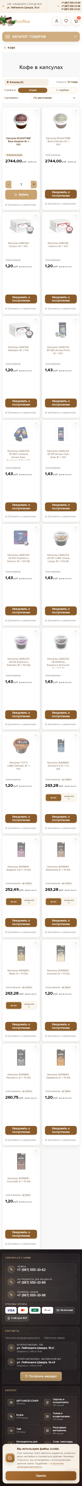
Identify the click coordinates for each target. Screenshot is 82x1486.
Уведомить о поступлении (61, 193)
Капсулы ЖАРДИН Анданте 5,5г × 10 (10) (18, 868)
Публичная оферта (54, 1338)
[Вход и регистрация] (57, 21)
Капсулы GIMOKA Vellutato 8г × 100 (18, 349)
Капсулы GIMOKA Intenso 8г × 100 (58, 245)
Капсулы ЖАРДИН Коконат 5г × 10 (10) (58, 972)
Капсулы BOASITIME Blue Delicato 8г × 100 (58, 141)
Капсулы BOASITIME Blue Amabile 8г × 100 (18, 141)
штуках (33, 90)
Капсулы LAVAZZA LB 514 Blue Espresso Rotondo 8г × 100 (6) (58, 662)
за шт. (53, 797)
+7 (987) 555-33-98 (71, 6)
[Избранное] (66, 21)
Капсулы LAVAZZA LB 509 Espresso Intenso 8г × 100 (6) (18, 558)
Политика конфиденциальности (22, 1338)
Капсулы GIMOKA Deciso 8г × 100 (18, 245)
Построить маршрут (43, 1376)
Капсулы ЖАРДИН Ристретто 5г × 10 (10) (18, 1076)
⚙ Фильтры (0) (15, 82)
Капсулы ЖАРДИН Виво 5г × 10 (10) (18, 972)
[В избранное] (36, 111)
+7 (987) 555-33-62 (70, 9)
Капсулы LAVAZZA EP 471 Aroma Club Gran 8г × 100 (58, 454)
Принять (41, 1475)
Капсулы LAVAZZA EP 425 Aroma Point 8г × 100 (58, 350)
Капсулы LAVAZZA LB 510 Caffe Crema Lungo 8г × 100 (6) (58, 558)
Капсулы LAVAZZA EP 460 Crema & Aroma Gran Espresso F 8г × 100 (18, 454)
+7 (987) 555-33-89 (71, 3)
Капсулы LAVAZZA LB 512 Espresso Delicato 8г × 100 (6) (18, 662)
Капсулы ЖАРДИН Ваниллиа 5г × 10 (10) (58, 868)
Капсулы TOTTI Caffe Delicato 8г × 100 (18, 766)
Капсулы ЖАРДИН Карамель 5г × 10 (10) (58, 1076)
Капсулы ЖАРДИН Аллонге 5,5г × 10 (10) (58, 766)
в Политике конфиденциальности (40, 1465)
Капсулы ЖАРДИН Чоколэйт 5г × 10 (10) (18, 1180)
